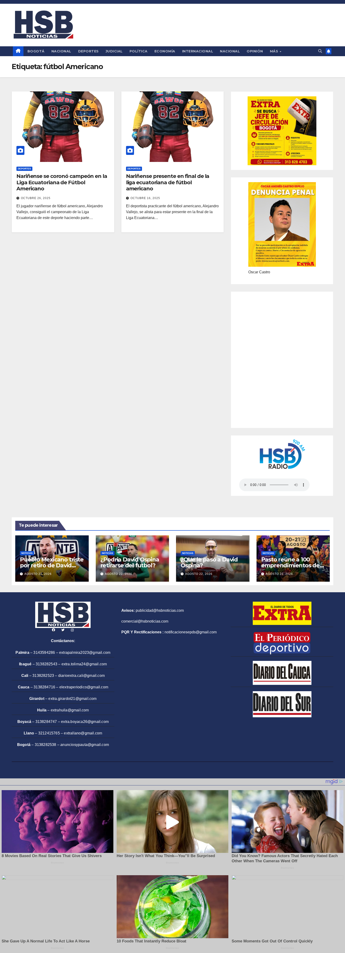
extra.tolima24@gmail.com (84, 664)
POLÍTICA (139, 51)
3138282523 (43, 676)
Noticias (27, 553)
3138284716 (44, 687)
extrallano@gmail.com (83, 733)
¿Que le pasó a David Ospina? (209, 562)
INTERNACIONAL (197, 51)
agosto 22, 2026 (38, 574)
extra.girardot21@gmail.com (72, 699)
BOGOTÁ (36, 51)
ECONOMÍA (164, 51)
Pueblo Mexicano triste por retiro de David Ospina (52, 565)
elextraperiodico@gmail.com (83, 687)
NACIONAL (61, 51)
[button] (320, 51)
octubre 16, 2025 (145, 198)
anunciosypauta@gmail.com (84, 745)
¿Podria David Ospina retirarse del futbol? (129, 562)
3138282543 (46, 664)
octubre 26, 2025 (35, 198)
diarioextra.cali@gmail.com (81, 676)
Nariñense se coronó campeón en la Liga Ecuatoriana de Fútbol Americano (61, 182)
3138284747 (46, 722)
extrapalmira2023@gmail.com (84, 653)
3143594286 (44, 653)
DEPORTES (88, 51)
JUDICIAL (114, 51)
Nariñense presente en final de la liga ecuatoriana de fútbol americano (167, 182)
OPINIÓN (255, 51)
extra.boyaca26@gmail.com (85, 722)
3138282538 (45, 745)
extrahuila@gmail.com (70, 710)
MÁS (274, 51)
